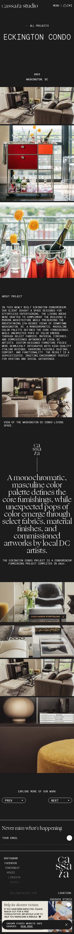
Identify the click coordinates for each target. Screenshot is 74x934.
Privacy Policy (21, 899)
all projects (39, 25)
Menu (56, 5)
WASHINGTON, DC (37, 79)
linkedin (13, 877)
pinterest (12, 867)
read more (27, 926)
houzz (10, 872)
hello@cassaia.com (22, 893)
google (13, 882)
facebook (10, 863)
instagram (10, 858)
